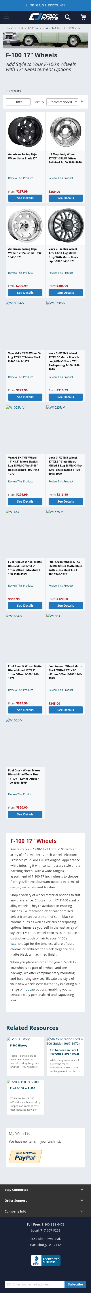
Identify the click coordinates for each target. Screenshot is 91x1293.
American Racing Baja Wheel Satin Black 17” (22, 156)
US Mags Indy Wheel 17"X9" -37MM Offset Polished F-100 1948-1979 (65, 158)
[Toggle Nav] (6, 17)
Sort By (39, 102)
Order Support (16, 1200)
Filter (18, 102)
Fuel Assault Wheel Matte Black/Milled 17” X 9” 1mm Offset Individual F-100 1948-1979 (25, 568)
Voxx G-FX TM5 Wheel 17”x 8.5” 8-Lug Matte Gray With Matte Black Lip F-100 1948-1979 (63, 255)
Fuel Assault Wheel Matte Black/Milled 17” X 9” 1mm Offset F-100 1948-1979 (25, 672)
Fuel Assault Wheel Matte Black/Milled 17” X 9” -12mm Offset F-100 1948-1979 (65, 672)
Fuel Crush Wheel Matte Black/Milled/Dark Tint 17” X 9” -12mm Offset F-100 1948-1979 (24, 776)
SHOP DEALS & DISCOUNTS (45, 5)
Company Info (15, 1211)
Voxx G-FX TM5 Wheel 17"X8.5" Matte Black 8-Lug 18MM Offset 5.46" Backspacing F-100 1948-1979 (24, 466)
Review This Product (20, 178)
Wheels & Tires (54, 28)
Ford (20, 28)
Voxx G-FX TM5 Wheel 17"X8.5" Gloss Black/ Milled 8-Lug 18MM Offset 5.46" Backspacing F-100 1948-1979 (65, 466)
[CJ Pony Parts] (43, 17)
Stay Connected (16, 1190)
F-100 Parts (34, 28)
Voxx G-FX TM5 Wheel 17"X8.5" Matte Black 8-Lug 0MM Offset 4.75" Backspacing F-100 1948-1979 (64, 361)
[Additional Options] (25, 1162)
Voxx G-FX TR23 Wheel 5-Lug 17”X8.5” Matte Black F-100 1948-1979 (24, 357)
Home (9, 28)
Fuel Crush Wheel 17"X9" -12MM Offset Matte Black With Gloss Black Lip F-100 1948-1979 (65, 568)
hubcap (29, 989)
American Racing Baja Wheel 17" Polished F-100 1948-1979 (25, 253)
